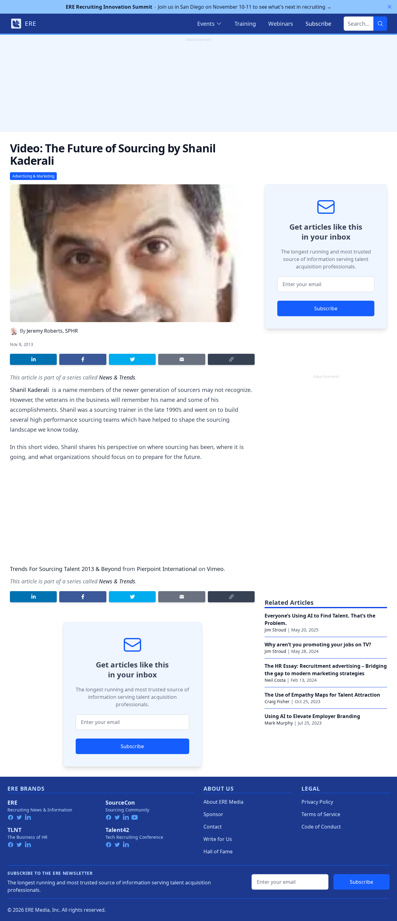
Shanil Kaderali (30, 389)
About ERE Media (223, 801)
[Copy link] (231, 359)
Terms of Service (320, 814)
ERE (12, 802)
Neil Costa (275, 680)
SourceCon (120, 802)
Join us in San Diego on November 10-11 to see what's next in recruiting (199, 6)
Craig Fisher (277, 701)
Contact (212, 826)
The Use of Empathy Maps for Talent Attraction (322, 694)
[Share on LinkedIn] (33, 359)
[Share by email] (181, 359)
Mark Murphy (279, 723)
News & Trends (117, 377)
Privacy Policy (317, 801)
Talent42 (117, 829)
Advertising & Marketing (33, 176)
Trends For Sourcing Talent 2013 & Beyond (65, 569)
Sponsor (213, 814)
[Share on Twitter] (132, 359)
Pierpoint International (167, 569)
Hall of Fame (218, 851)
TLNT (14, 829)
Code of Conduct (321, 826)
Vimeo (215, 569)
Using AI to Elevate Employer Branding (312, 716)
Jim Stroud (275, 630)
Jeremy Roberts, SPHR (52, 330)
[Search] (380, 23)
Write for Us (217, 839)
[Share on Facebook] (82, 359)
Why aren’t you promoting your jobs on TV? (318, 644)
